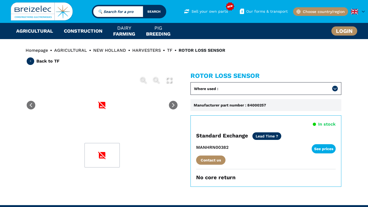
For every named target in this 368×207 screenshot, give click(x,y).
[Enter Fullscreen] (168, 80)
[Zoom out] (156, 80)
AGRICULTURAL (70, 50)
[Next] (173, 105)
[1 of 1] (102, 155)
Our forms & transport (267, 11)
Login (344, 31)
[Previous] (31, 105)
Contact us (211, 160)
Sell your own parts (210, 11)
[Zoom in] (143, 80)
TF (169, 50)
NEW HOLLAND (109, 50)
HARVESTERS (146, 50)
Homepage (37, 50)
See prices (323, 149)
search (154, 11)
